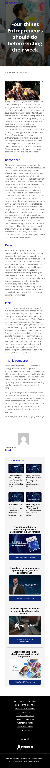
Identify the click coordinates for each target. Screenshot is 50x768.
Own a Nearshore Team (25, 705)
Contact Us (25, 730)
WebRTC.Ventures (25, 723)
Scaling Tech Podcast (25, 719)
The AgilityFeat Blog (25, 716)
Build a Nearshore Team (25, 701)
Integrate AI (25, 712)
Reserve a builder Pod (25, 708)
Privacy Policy (39, 758)
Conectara (30, 758)
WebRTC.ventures (20, 758)
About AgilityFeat (25, 726)
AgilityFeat (9, 758)
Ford (16, 72)
